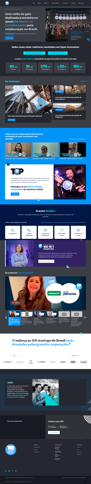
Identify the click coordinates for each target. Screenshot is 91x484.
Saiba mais (15, 194)
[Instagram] (12, 471)
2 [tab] (14, 355)
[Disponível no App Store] (64, 426)
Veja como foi (10, 34)
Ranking (39, 3)
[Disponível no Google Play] (53, 426)
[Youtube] (9, 471)
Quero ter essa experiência (46, 261)
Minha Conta (80, 3)
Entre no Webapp (54, 432)
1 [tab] (12, 355)
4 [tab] (18, 355)
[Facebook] (15, 471)
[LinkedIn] (5, 471)
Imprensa (79, 454)
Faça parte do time (29, 477)
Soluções (45, 3)
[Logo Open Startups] (7, 3)
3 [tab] (16, 355)
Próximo (86, 32)
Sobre (33, 3)
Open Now (79, 452)
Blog (78, 449)
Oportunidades (55, 3)
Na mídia (73, 3)
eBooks (78, 447)
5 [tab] (20, 355)
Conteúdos (64, 3)
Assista (17, 303)
